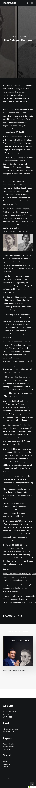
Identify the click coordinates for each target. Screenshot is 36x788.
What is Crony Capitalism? (15, 670)
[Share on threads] (8, 616)
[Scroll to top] (32, 784)
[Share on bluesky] (16, 616)
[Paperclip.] (10, 3)
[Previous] (9, 693)
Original (27, 640)
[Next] (27, 693)
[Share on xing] (19, 616)
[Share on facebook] (3, 616)
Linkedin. (6, 767)
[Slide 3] (20, 681)
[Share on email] (21, 616)
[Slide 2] (18, 681)
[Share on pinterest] (10, 616)
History (13, 36)
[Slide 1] (16, 681)
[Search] (27, 3)
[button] (32, 3)
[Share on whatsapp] (14, 616)
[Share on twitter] (6, 616)
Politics (20, 640)
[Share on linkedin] (12, 616)
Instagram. (6, 764)
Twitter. (5, 761)
